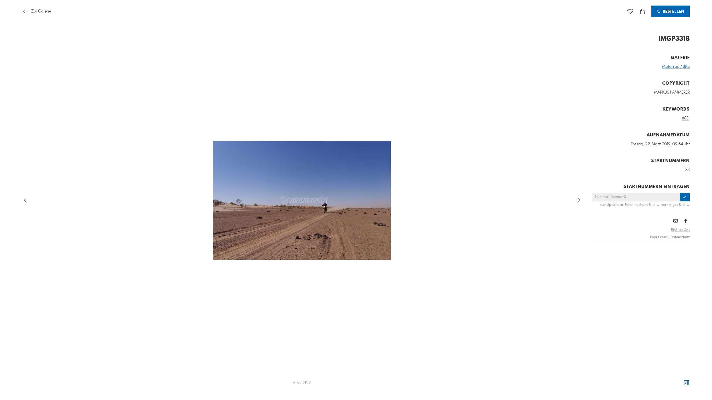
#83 (685, 118)
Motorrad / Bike (676, 67)
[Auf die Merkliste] (630, 11)
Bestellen (672, 12)
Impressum (658, 237)
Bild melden (680, 229)
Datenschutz (680, 237)
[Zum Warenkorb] (642, 11)
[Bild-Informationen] (686, 383)
